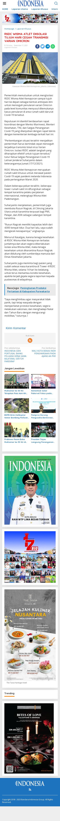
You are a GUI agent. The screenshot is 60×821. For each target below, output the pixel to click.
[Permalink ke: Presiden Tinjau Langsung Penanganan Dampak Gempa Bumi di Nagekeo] (43, 429)
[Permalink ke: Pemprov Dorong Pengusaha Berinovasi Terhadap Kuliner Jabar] (43, 405)
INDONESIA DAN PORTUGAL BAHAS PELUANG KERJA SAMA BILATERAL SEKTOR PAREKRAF (15, 355)
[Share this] (37, 46)
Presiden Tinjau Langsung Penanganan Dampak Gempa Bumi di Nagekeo (42, 440)
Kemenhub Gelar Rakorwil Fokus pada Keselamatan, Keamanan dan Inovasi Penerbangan (43, 392)
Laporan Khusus (10, 47)
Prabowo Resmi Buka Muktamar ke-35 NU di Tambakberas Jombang (16, 440)
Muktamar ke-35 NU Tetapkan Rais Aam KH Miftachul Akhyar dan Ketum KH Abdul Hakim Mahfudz (15, 392)
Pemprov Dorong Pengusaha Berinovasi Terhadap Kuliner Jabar (42, 416)
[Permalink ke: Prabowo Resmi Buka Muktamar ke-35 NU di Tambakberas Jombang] (16, 429)
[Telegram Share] (47, 46)
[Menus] (4, 3)
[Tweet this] (42, 46)
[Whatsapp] (53, 46)
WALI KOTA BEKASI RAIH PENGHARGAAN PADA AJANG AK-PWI (44, 352)
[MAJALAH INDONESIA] (30, 3)
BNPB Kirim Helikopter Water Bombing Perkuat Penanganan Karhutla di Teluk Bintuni (16, 416)
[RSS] (30, 340)
